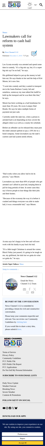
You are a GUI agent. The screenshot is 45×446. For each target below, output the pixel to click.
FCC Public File (8, 361)
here (19, 329)
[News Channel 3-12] (17, 4)
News (22, 264)
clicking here (22, 322)
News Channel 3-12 (11, 52)
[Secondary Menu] (5, 5)
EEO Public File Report (11, 364)
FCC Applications (9, 367)
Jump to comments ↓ (10, 269)
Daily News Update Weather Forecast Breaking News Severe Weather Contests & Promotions (11, 389)
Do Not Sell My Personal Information (17, 370)
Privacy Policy (8, 355)
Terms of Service (9, 352)
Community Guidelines (11, 358)
